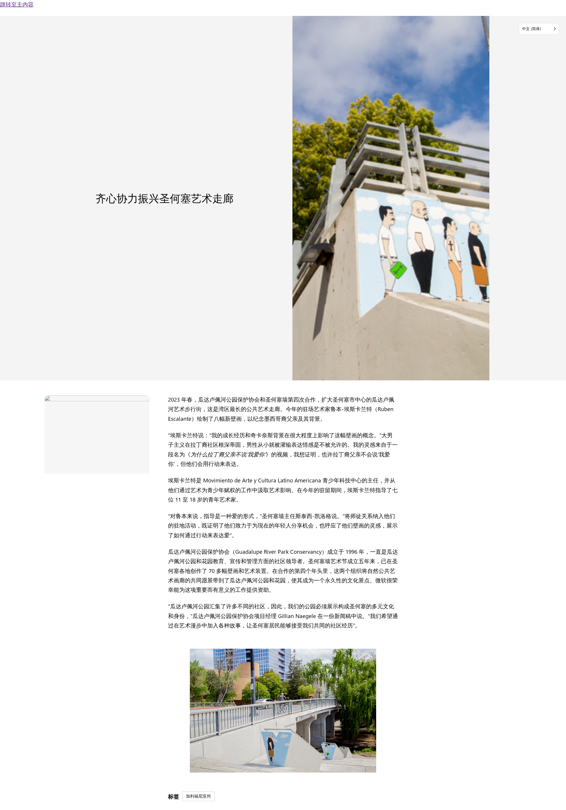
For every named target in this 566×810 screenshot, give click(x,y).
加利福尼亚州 (198, 796)
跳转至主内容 (17, 4)
